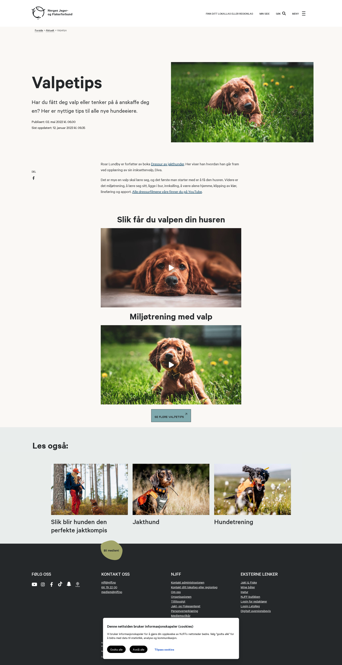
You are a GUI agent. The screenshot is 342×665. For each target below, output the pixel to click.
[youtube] (34, 584)
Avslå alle (138, 649)
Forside (39, 30)
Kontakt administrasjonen (187, 582)
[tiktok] (60, 584)
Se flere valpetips (170, 417)
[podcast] (77, 584)
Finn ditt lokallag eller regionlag (229, 13)
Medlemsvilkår (180, 616)
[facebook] (51, 584)
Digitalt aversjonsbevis (256, 611)
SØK (278, 13)
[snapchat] (68, 584)
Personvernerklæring (184, 611)
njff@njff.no (108, 582)
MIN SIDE (264, 13)
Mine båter (248, 587)
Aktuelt (50, 30)
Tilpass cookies (164, 649)
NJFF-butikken (250, 597)
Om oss (176, 592)
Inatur (244, 592)
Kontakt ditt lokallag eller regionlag (194, 587)
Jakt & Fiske (249, 582)
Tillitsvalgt (178, 601)
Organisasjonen (181, 597)
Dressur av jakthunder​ (167, 164)
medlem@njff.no (111, 592)
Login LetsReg (250, 606)
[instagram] (42, 584)
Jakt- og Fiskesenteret (185, 606)
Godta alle (116, 649)
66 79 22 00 (109, 587)
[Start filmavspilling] (171, 268)
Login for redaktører (254, 601)
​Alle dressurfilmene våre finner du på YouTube (167, 191)
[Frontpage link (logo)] (38, 13)
